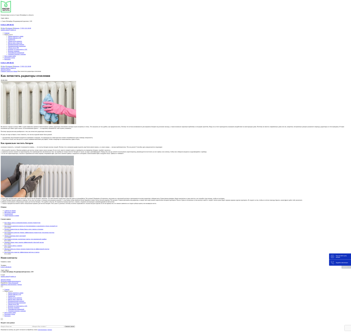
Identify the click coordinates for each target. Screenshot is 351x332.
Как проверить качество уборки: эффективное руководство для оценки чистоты (29, 232)
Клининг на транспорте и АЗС (17, 49)
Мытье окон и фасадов (15, 43)
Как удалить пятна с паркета (13, 245)
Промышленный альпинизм (17, 46)
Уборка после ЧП (13, 48)
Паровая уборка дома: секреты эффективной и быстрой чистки (24, 242)
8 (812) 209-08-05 (7, 25)
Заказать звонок (6, 69)
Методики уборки (10, 212)
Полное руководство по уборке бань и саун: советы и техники (23, 229)
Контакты (7, 59)
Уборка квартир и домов (15, 36)
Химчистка (11, 39)
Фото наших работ (10, 56)
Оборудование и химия (11, 215)
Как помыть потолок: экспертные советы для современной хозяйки (25, 239)
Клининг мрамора (13, 51)
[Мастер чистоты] (6, 12)
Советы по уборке (11, 71)
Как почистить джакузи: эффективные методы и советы (21, 252)
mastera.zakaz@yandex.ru (8, 30)
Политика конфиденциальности (11, 281)
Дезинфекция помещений (16, 52)
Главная (6, 33)
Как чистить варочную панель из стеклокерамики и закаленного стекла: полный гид (30, 226)
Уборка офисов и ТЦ (14, 38)
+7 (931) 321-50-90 (25, 28)
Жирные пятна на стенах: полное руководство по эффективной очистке (26, 249)
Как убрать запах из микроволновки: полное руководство (22, 222)
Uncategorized (8, 214)
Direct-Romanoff (13, 283)
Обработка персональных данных (11, 284)
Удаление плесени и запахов (17, 54)
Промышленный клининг (16, 44)
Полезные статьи (9, 57)
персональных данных (45, 329)
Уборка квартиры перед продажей (15, 236)
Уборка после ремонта (15, 41)
